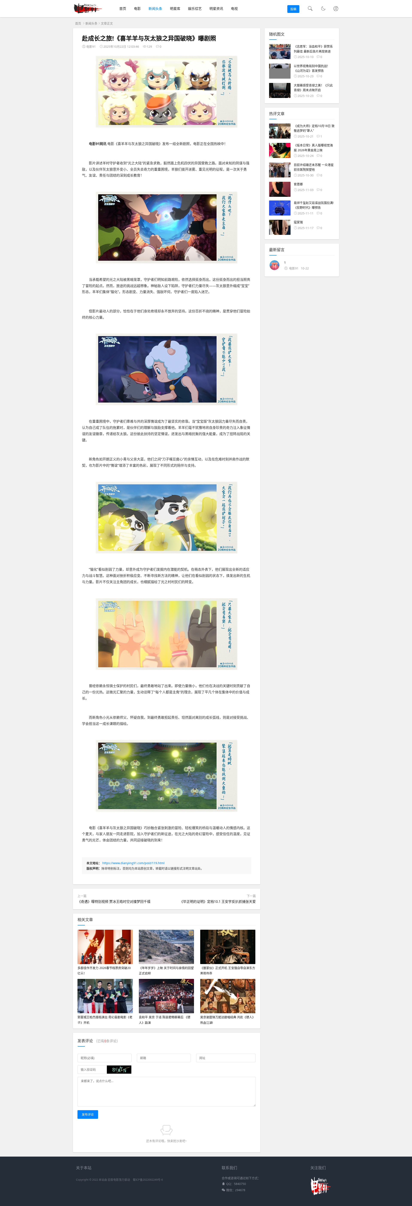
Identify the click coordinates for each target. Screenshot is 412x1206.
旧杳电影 (113, 1180)
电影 (137, 8)
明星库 (175, 8)
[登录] (335, 9)
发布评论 (88, 1114)
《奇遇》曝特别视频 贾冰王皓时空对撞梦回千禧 (113, 901)
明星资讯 (216, 8)
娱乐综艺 (195, 8)
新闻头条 (155, 8)
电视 (234, 8)
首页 (122, 8)
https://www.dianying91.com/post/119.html (133, 863)
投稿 (293, 9)
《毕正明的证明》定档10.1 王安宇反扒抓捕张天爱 (218, 901)
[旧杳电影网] (88, 13)
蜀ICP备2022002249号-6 (148, 1180)
